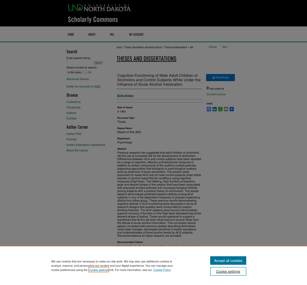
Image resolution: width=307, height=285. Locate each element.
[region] (153, 265)
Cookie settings (98, 270)
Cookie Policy (162, 270)
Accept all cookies (228, 260)
